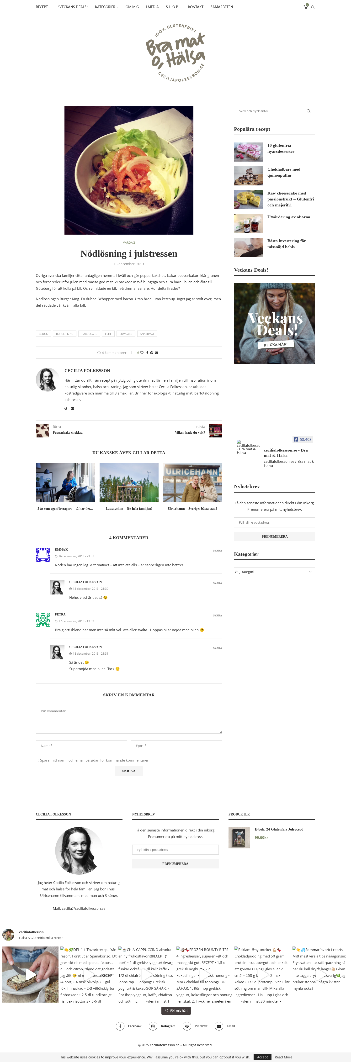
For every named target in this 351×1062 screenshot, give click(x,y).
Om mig (132, 7)
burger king (64, 334)
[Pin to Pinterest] (151, 352)
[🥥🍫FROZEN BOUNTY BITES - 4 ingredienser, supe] (204, 974)
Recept (42, 7)
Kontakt (195, 7)
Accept (262, 1057)
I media (152, 7)
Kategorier (105, 7)
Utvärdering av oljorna (288, 217)
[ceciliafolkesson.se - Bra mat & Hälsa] (248, 447)
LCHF (108, 334)
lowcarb (126, 334)
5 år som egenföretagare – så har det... (65, 508)
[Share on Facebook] (147, 352)
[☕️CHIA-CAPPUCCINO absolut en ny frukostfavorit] (146, 974)
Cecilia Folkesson (87, 370)
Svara (217, 550)
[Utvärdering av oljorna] (248, 223)
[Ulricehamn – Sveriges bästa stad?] (192, 482)
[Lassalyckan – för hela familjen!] (129, 482)
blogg (43, 334)
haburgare (89, 334)
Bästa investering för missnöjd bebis (286, 243)
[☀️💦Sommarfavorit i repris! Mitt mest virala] (320, 974)
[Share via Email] (156, 352)
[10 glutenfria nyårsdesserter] (248, 152)
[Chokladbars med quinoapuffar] (248, 175)
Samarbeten (222, 7)
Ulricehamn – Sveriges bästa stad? (192, 508)
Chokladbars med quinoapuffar (283, 172)
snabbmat (147, 334)
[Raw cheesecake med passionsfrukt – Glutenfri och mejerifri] (248, 199)
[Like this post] (142, 352)
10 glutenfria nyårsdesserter (280, 148)
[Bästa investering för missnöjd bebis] (248, 247)
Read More (283, 1057)
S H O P (172, 7)
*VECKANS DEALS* (73, 7)
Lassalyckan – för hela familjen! (129, 508)
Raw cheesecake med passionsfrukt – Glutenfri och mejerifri (290, 199)
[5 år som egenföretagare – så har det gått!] (65, 482)
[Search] (312, 7)
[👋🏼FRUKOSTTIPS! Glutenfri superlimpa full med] (30, 974)
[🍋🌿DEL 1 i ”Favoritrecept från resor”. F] (88, 974)
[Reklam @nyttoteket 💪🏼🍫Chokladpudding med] (262, 974)
